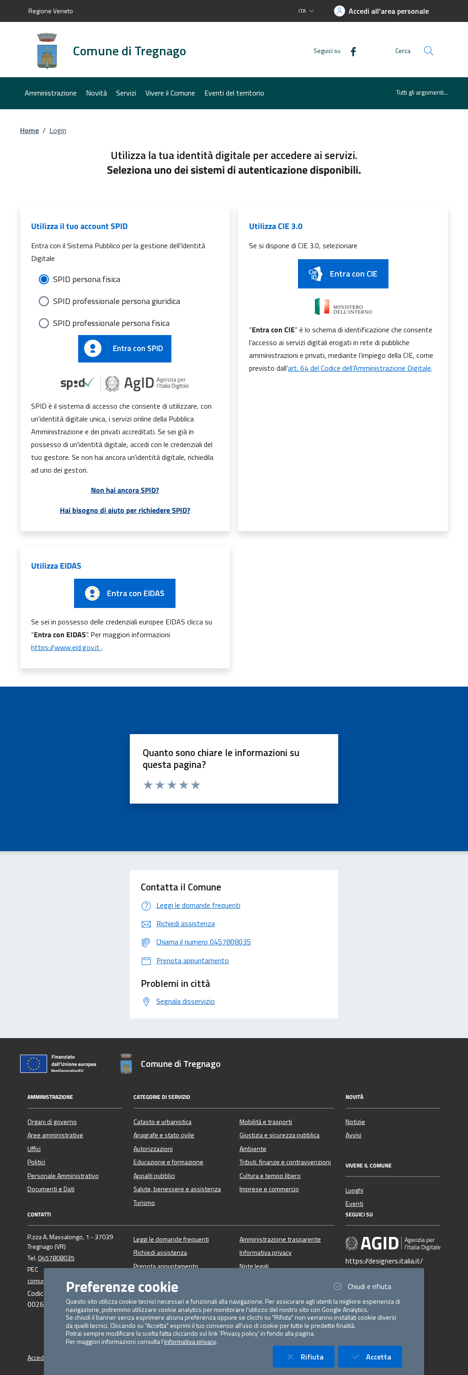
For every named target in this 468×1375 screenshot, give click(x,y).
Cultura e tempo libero (270, 1176)
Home (29, 130)
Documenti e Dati (50, 1189)
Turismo (144, 1203)
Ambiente (252, 1149)
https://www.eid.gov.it (66, 647)
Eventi (354, 1204)
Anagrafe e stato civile (163, 1135)
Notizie (355, 1122)
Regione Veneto (50, 11)
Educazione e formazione (168, 1162)
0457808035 (56, 1258)
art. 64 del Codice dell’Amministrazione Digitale (359, 367)
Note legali (254, 1266)
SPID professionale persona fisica (111, 323)
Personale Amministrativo (63, 1176)
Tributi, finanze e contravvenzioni (285, 1162)
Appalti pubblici (154, 1176)
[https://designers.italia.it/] (393, 1243)
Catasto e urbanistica (162, 1122)
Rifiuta (318, 1356)
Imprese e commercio (269, 1189)
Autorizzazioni (153, 1149)
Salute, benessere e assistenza (177, 1189)
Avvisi (354, 1135)
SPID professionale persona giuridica (116, 301)
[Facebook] (349, 50)
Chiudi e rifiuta (375, 1286)
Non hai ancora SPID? (125, 490)
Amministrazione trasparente (280, 1239)
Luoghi (354, 1190)
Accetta (384, 1356)
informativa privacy (190, 1342)
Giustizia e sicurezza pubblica (279, 1135)
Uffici (34, 1149)
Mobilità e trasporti (265, 1122)
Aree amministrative (55, 1135)
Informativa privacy (265, 1252)
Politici (36, 1162)
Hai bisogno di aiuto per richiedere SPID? (125, 510)
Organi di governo (52, 1122)
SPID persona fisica (86, 279)
